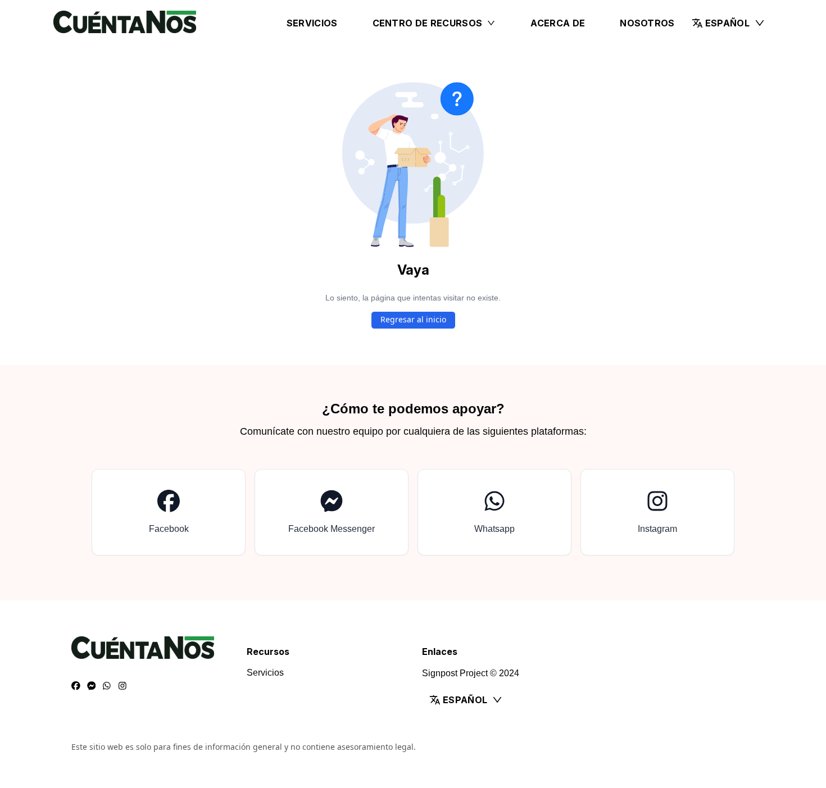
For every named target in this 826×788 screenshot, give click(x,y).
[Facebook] (75, 686)
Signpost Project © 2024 (470, 673)
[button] (728, 23)
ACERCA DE (557, 23)
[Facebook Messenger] (91, 686)
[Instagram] (122, 686)
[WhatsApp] (106, 686)
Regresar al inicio (413, 319)
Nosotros (647, 23)
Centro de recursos (428, 23)
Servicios (312, 23)
